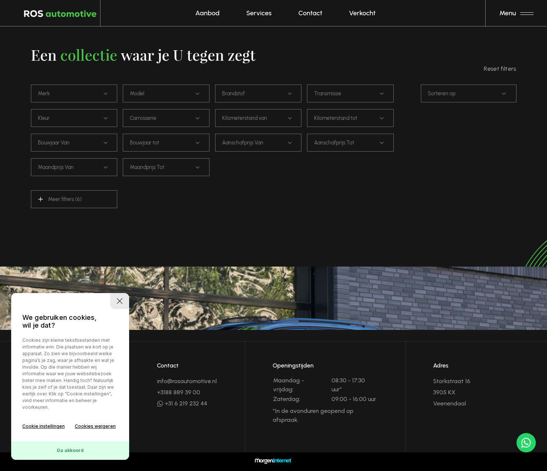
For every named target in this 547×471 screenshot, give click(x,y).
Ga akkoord (70, 450)
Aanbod (207, 13)
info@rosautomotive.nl (187, 381)
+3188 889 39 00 (178, 392)
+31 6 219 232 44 (185, 403)
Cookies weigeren (95, 426)
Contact (310, 13)
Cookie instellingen (43, 426)
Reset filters (500, 68)
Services (259, 13)
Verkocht (362, 13)
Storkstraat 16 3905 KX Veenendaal (451, 392)
